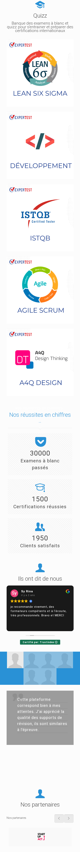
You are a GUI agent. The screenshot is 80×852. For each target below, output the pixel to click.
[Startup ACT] (40, 837)
